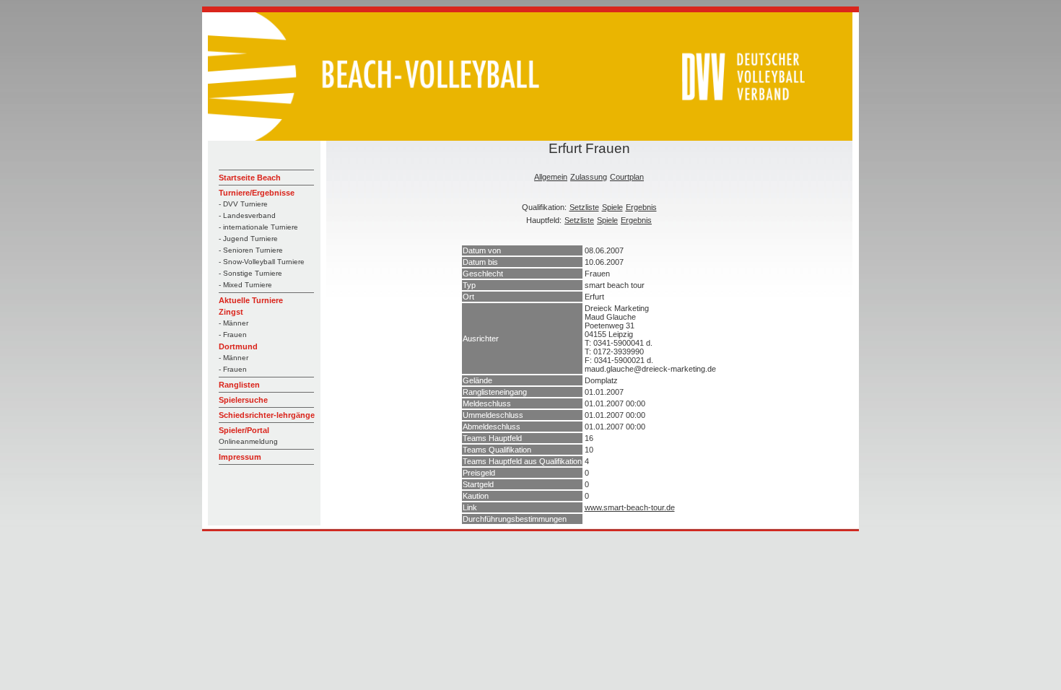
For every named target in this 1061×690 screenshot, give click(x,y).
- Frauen (233, 335)
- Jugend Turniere (248, 239)
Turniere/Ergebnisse (256, 192)
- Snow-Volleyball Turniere (262, 262)
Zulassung (588, 176)
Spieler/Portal (244, 430)
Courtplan (627, 176)
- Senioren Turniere (251, 250)
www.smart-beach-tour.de (630, 507)
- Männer (233, 323)
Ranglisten (239, 384)
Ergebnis (641, 207)
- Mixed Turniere (245, 285)
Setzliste (584, 207)
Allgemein (550, 176)
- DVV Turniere (243, 204)
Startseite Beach (250, 177)
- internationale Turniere (258, 227)
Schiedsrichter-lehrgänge (267, 415)
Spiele (612, 207)
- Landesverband (247, 215)
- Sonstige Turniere (250, 273)
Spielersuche (243, 400)
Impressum (240, 457)
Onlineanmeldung (248, 441)
